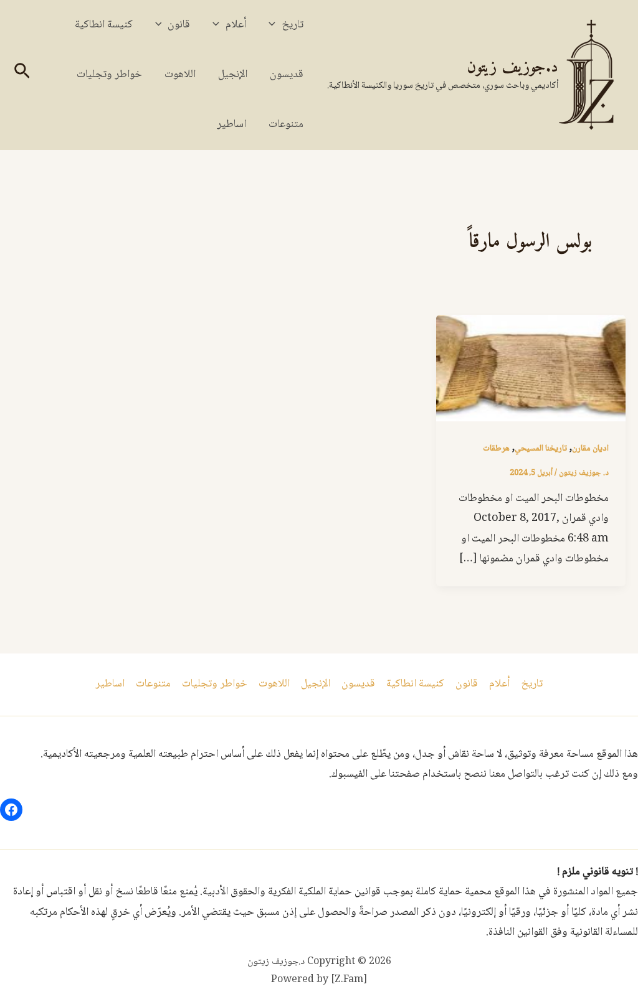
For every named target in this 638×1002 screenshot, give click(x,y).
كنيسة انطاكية (104, 25)
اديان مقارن (590, 448)
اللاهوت (180, 74)
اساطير (231, 124)
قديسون (286, 74)
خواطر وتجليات (109, 74)
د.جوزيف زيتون (512, 68)
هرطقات (496, 448)
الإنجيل (232, 74)
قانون (179, 25)
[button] (275, 25)
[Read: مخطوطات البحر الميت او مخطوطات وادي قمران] (531, 368)
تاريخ (292, 25)
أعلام (236, 25)
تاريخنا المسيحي (541, 448)
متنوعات (286, 124)
